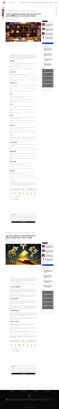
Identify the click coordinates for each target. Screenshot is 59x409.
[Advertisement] (23, 48)
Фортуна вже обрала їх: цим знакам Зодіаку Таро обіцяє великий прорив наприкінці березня (49, 29)
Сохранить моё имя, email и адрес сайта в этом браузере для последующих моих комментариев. (22, 220)
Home (6, 232)
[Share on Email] (13, 19)
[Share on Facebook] (9, 19)
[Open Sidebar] (56, 10)
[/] (47, 43)
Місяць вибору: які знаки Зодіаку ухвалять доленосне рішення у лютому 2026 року (49, 34)
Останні (51, 21)
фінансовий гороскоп (17, 196)
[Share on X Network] (10, 19)
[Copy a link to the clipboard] (14, 19)
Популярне (44, 21)
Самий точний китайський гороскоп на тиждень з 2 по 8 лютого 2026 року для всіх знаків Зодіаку (49, 25)
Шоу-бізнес (47, 36)
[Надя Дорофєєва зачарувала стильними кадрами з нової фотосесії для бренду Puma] (43, 37)
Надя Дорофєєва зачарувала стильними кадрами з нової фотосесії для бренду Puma (49, 38)
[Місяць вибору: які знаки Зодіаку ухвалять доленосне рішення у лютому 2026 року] (43, 33)
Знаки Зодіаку (12, 348)
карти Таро (11, 196)
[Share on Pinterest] (11, 19)
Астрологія (10, 17)
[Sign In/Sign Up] (56, 8)
